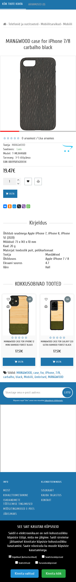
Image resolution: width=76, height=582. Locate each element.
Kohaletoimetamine (15, 495)
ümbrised (40, 377)
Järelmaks (10, 513)
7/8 (58, 373)
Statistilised (24, 562)
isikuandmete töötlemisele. (54, 400)
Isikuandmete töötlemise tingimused (18, 501)
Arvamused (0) (37, 4)
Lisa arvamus (46, 138)
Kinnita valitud (24, 573)
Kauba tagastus (51, 495)
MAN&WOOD (18, 145)
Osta (11, 193)
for (42, 373)
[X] (19, 206)
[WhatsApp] (28, 206)
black (19, 377)
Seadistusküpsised (54, 557)
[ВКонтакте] (5, 206)
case (36, 373)
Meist (6, 490)
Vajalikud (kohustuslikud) (24, 557)
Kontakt (46, 500)
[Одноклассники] (10, 206)
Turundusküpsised (47, 562)
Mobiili (28, 377)
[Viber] (24, 206)
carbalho (8, 377)
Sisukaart (47, 490)
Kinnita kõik (53, 573)
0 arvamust (27, 138)
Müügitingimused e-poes (18, 508)
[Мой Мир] (14, 206)
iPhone (49, 373)
